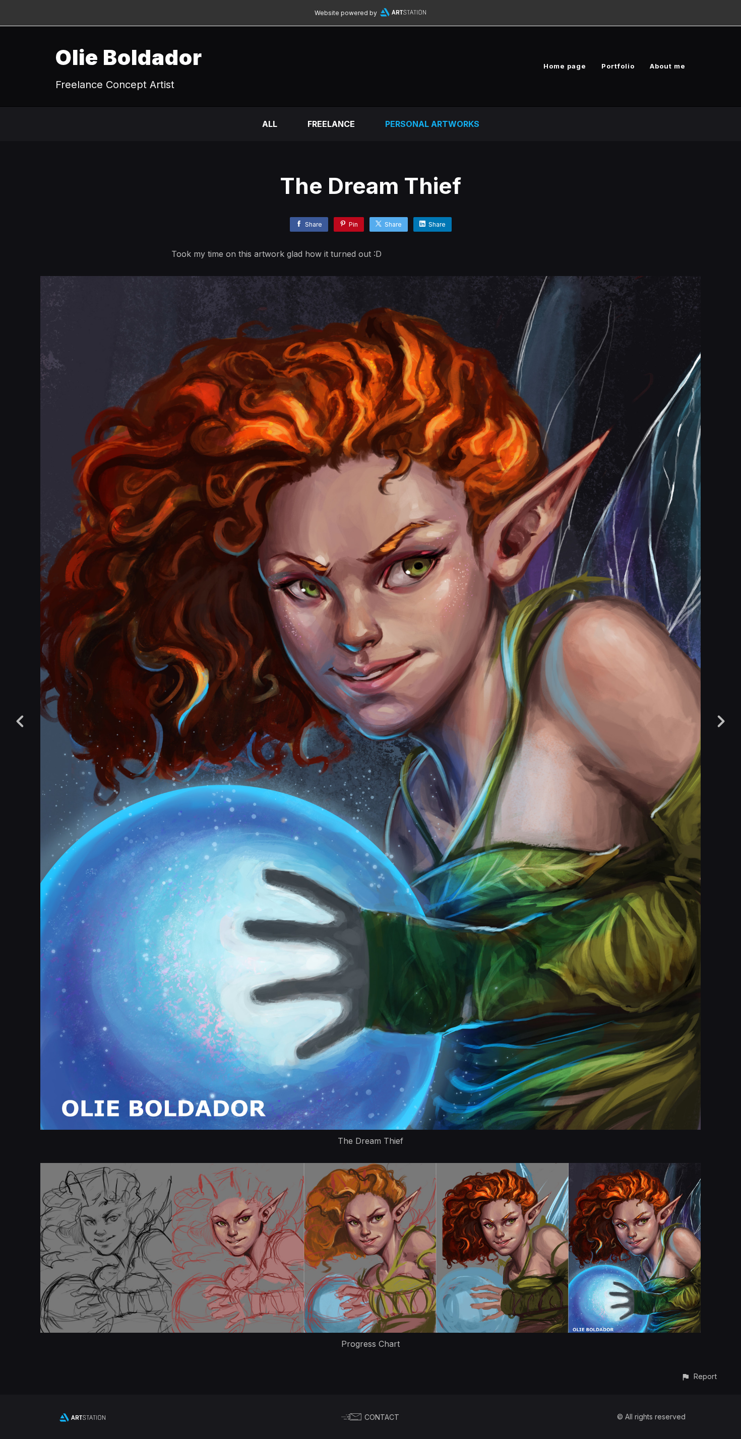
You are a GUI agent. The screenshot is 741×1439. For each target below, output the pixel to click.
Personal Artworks (432, 124)
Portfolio (618, 66)
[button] (699, 1376)
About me (668, 66)
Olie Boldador (128, 57)
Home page (564, 66)
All (269, 124)
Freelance (331, 124)
